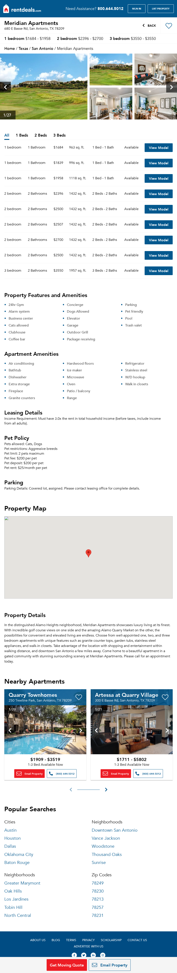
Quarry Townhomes (33, 694)
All (6, 135)
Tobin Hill (13, 907)
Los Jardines (16, 899)
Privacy (88, 940)
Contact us (137, 940)
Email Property (33, 773)
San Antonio (42, 48)
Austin (10, 830)
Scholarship (111, 940)
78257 (98, 907)
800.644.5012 (110, 8)
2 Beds (41, 135)
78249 (98, 883)
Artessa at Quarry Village (126, 694)
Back (151, 25)
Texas (23, 48)
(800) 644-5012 (64, 773)
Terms (71, 940)
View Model (158, 147)
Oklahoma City (18, 854)
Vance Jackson (106, 838)
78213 (98, 899)
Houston (12, 838)
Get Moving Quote (67, 965)
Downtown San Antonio (114, 830)
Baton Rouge (17, 862)
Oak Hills (13, 891)
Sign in (136, 9)
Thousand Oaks (107, 854)
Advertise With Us (88, 946)
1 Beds (22, 135)
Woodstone (103, 846)
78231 (98, 915)
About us (38, 940)
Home (9, 48)
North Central (17, 915)
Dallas (10, 846)
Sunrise (99, 862)
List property (160, 9)
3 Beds (59, 135)
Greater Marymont (22, 883)
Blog (56, 940)
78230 (98, 891)
